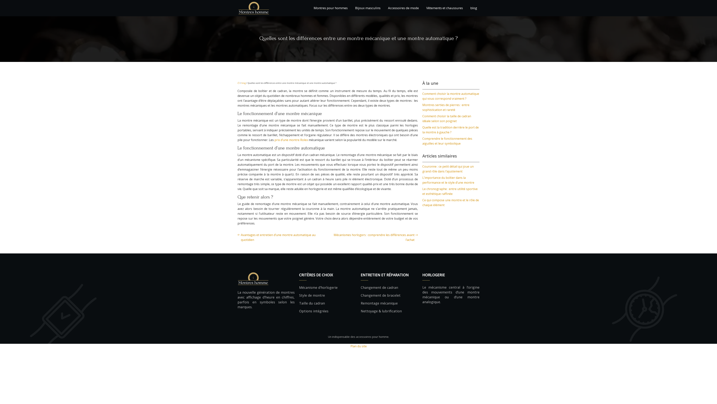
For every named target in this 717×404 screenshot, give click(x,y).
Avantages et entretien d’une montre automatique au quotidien (278, 237)
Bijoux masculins (368, 8)
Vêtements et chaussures (444, 8)
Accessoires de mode (403, 8)
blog (473, 8)
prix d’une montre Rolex (291, 140)
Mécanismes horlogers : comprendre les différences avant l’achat (374, 237)
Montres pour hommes (331, 8)
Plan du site (358, 346)
